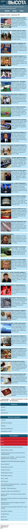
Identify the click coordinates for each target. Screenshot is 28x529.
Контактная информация (7, 428)
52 (17, 399)
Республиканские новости (7, 467)
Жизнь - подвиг (4, 478)
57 (25, 399)
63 (7, 400)
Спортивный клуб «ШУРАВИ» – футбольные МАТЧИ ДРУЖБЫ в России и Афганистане (13, 457)
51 (15, 399)
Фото (2, 438)
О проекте (3, 420)
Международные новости (7, 472)
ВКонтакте (3, 410)
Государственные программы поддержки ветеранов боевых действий (13, 503)
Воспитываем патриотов (6, 475)
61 (4, 400)
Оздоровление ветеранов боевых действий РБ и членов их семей (14, 507)
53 (18, 399)
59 (1, 400)
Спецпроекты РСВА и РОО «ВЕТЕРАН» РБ (10, 491)
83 (10, 400)
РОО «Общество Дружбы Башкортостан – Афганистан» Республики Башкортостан (14, 484)
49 (12, 399)
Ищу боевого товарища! (6, 511)
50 (13, 399)
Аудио (2, 444)
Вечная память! (4, 519)
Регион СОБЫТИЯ (5, 464)
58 (26, 399)
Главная (7, 11)
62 (6, 400)
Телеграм (3, 407)
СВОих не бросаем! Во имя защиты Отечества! (12, 447)
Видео (2, 441)
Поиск (22, 11)
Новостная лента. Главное (7, 450)
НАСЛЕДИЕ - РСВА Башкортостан (8, 488)
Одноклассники (4, 412)
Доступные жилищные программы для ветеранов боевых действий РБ (14, 499)
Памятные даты (4, 481)
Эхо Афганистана (5, 514)
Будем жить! (4, 516)
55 (21, 399)
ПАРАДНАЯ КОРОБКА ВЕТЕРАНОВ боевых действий (13, 461)
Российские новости (5, 469)
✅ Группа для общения (6, 422)
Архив (15, 11)
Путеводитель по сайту (6, 431)
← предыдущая (4, 399)
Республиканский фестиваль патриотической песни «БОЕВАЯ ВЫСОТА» (13, 453)
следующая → (15, 400)
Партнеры (3, 425)
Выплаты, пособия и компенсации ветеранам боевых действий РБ (13, 494)
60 (2, 400)
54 (20, 399)
